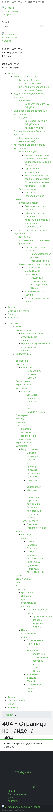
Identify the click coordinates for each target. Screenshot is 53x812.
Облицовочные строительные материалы (24, 384)
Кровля (17, 199)
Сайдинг (24, 117)
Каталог (12, 73)
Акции (11, 307)
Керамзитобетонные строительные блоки (32, 337)
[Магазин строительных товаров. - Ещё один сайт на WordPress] (10, 10)
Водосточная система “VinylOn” (34, 374)
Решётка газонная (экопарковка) (29, 432)
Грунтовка (25, 236)
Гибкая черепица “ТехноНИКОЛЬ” (35, 555)
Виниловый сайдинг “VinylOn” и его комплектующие (36, 124)
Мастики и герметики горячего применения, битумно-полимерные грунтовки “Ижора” (34, 504)
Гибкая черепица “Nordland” (32, 545)
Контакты (13, 317)
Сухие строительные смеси (34, 264)
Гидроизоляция (27, 151)
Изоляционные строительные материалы (24, 442)
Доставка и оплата (18, 310)
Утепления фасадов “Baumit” (33, 678)
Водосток (24, 100)
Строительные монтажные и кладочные (33, 271)
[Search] (41, 26)
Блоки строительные (25, 76)
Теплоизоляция (27, 189)
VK (33, 787)
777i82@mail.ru (23, 772)
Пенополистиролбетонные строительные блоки (36, 347)
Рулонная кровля (28, 202)
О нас (11, 314)
